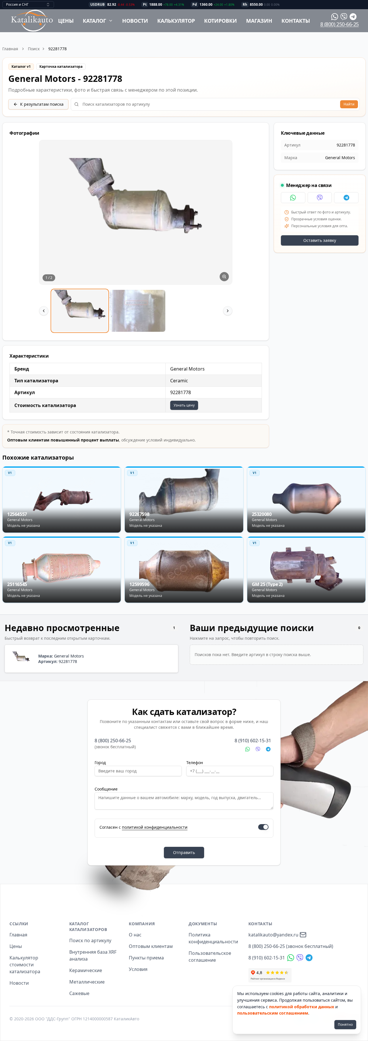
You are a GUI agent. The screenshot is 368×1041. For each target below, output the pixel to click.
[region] (135, 236)
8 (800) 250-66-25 (339, 24)
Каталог (94, 20)
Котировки (220, 20)
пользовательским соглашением (272, 1013)
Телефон (194, 762)
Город (100, 762)
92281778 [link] (57, 48)
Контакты (295, 20)
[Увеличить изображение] (224, 276)
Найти (349, 104)
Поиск (34, 48)
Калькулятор (176, 20)
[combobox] (28, 4)
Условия (138, 969)
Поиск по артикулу (90, 940)
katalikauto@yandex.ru (273, 935)
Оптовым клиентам (151, 946)
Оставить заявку (319, 240)
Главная (10, 48)
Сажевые (79, 993)
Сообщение (106, 789)
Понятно (345, 1024)
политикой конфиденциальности (154, 827)
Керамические (85, 970)
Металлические (87, 982)
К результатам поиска (42, 104)
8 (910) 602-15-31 (253, 740)
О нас (135, 935)
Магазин (259, 20)
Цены (66, 20)
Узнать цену (184, 405)
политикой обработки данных (301, 1006)
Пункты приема (146, 958)
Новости (135, 20)
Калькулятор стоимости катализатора (24, 965)
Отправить (184, 852)
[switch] (263, 827)
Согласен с (143, 827)
